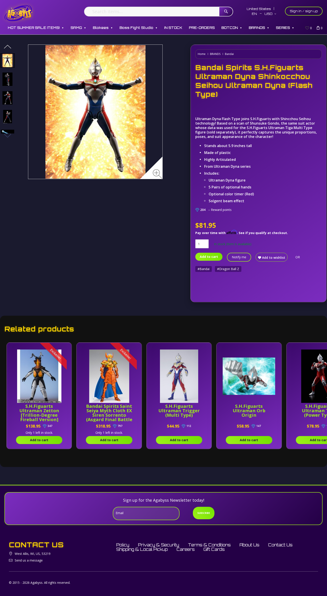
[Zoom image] (157, 174)
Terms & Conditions (209, 545)
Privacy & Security (158, 545)
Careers (186, 549)
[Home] (18, 12)
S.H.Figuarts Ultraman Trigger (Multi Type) (179, 410)
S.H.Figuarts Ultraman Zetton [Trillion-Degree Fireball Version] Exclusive (39, 415)
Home (202, 54)
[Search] (226, 11)
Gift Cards (214, 549)
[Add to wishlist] (63, 348)
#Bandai (204, 269)
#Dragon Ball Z (228, 269)
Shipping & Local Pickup (142, 549)
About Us (249, 545)
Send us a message (29, 560)
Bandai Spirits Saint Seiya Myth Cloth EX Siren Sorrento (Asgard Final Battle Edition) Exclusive (109, 415)
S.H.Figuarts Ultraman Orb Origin (249, 410)
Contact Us (280, 545)
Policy (122, 545)
